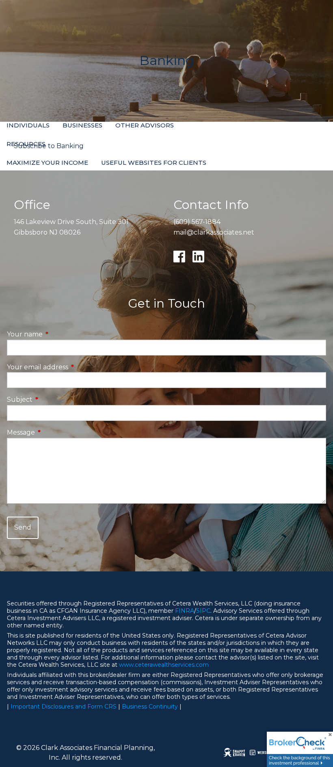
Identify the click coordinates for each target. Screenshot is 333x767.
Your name (59, 334)
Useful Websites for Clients (153, 162)
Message (55, 432)
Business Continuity (150, 706)
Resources (25, 144)
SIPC (203, 610)
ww (124, 664)
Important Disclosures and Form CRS (64, 706)
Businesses (82, 125)
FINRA (184, 610)
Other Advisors (144, 125)
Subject (54, 399)
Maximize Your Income (47, 162)
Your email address (71, 367)
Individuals (28, 125)
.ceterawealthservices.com (171, 664)
